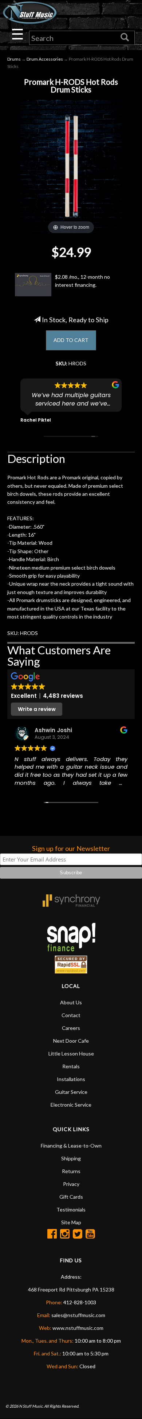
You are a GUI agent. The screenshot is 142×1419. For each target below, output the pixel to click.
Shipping (71, 1158)
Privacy (71, 1184)
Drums (14, 59)
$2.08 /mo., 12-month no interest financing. (82, 281)
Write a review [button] (37, 709)
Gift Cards (71, 1197)
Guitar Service (71, 1092)
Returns (71, 1171)
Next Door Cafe (71, 1041)
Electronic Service (71, 1105)
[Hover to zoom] (71, 166)
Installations (71, 1079)
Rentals (71, 1066)
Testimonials (71, 1209)
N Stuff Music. (31, 1406)
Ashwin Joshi (53, 730)
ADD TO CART (71, 340)
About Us (71, 1002)
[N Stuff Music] (29, 12)
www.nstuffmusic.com (77, 1328)
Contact (71, 1015)
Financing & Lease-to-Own (71, 1145)
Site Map (71, 1222)
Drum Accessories (45, 59)
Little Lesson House (71, 1053)
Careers (71, 1028)
